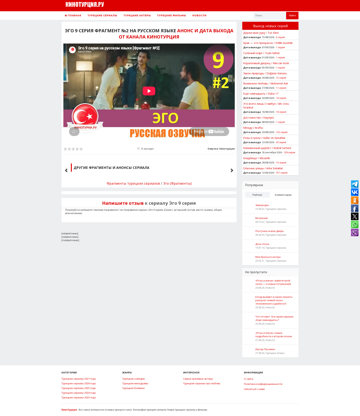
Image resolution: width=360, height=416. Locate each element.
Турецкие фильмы (171, 15)
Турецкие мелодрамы (135, 383)
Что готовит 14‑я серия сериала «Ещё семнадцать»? (274, 318)
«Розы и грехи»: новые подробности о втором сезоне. (273, 334)
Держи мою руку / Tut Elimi (261, 33)
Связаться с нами (254, 389)
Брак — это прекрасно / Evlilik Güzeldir (268, 43)
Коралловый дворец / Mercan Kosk (266, 63)
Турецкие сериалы (102, 15)
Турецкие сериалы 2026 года (79, 383)
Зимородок (262, 205)
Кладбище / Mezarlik (256, 158)
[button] (66, 170)
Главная (74, 15)
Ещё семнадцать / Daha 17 (260, 93)
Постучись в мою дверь (269, 231)
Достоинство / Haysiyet (258, 117)
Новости (199, 15)
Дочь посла (262, 244)
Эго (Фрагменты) (177, 183)
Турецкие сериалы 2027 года (79, 378)
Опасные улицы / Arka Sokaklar (263, 168)
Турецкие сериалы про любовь (201, 383)
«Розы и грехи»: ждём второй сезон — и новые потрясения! (273, 282)
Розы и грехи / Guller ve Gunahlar (264, 138)
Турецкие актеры (137, 15)
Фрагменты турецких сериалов (133, 183)
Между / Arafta (253, 127)
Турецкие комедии (133, 378)
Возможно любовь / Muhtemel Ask (265, 83)
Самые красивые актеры (198, 378)
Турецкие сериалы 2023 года (79, 397)
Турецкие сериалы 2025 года (79, 388)
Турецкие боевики (133, 388)
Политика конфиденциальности (263, 384)
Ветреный (261, 218)
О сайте (248, 379)
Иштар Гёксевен (265, 349)
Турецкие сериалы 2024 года (79, 392)
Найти (292, 15)
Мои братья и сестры (268, 257)
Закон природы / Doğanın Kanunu (265, 73)
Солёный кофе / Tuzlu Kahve (261, 53)
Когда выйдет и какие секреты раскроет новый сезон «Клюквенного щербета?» (273, 300)
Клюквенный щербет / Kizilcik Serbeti (267, 148)
